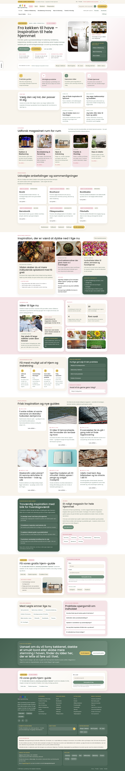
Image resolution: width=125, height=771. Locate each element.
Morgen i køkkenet (60, 65)
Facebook (87, 589)
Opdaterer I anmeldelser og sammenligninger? (79, 622)
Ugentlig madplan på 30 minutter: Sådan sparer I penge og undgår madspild (68, 281)
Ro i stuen (80, 65)
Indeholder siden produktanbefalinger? (77, 618)
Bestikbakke (103, 10)
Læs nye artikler (48, 49)
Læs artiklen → (32, 428)
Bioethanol (42, 6)
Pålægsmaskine (50, 6)
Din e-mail (75, 674)
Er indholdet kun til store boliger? (75, 632)
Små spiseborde (25, 610)
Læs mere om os (68, 527)
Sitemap (75, 709)
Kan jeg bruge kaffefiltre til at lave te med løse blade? (67, 290)
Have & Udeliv (22, 14)
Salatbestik (61, 227)
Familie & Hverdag (69, 10)
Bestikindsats (44, 227)
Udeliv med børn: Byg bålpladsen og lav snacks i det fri (92, 475)
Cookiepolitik (76, 707)
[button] (1, 65)
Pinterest (80, 589)
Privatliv (80, 1)
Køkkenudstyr (87, 537)
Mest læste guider (95, 700)
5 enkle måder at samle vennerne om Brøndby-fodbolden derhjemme (30, 413)
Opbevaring (97, 537)
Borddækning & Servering (44, 10)
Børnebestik (59, 703)
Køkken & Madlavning (30, 10)
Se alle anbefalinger (79, 227)
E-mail (70, 569)
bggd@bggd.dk (26, 763)
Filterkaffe (96, 10)
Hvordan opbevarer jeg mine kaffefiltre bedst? (68, 286)
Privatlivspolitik (77, 705)
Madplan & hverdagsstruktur (78, 365)
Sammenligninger (42, 713)
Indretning (73, 537)
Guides (30, 6)
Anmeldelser (41, 711)
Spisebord (73, 541)
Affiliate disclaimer (78, 703)
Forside (20, 10)
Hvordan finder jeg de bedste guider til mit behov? (80, 613)
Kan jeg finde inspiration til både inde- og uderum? (80, 627)
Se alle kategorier (85, 653)
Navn (70, 563)
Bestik (36, 6)
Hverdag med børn (90, 65)
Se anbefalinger (102, 6)
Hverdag (81, 541)
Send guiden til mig (86, 576)
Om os (29, 14)
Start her (93, 705)
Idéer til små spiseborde (77, 373)
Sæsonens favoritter (95, 703)
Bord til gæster (71, 65)
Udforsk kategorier (24, 48)
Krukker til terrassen (76, 378)
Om (77, 1)
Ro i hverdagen (24, 622)
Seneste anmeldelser (96, 698)
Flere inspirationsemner (100, 238)
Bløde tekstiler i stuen (26, 618)
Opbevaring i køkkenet (76, 369)
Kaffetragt (104, 14)
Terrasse (66, 541)
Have (80, 537)
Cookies (101, 768)
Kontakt (75, 700)
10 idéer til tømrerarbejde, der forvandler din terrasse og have (62, 432)
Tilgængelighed (77, 713)
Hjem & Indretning (57, 10)
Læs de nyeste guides (98, 653)
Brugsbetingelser (77, 711)
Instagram (72, 589)
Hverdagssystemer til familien (41, 614)
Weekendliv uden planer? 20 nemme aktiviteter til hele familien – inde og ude (31, 476)
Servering (66, 537)
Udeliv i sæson (101, 65)
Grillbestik (53, 227)
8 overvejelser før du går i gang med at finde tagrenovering (92, 432)
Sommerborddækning (51, 610)
